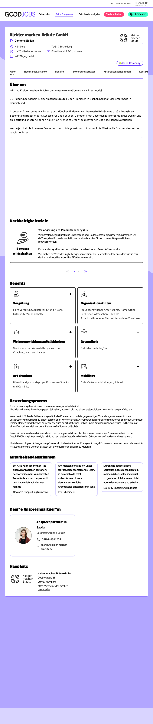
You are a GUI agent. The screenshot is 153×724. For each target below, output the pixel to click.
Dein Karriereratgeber (90, 14)
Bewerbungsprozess (84, 72)
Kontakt (143, 72)
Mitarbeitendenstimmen (117, 72)
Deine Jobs (44, 14)
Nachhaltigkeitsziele (35, 72)
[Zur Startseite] (20, 14)
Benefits (59, 72)
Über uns (13, 73)
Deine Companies (64, 14)
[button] (74, 271)
